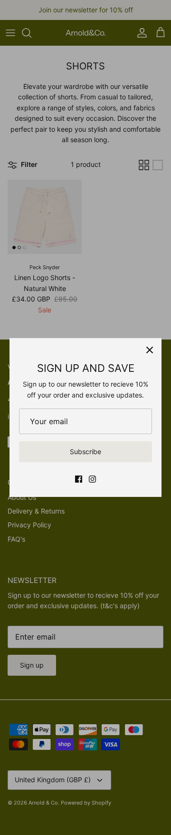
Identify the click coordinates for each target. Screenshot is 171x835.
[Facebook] (78, 479)
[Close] (149, 350)
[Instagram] (92, 479)
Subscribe (85, 451)
